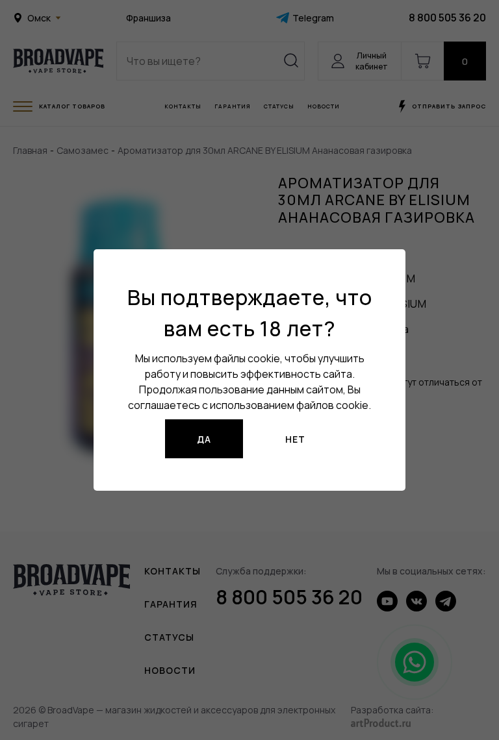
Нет (295, 439)
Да (204, 439)
